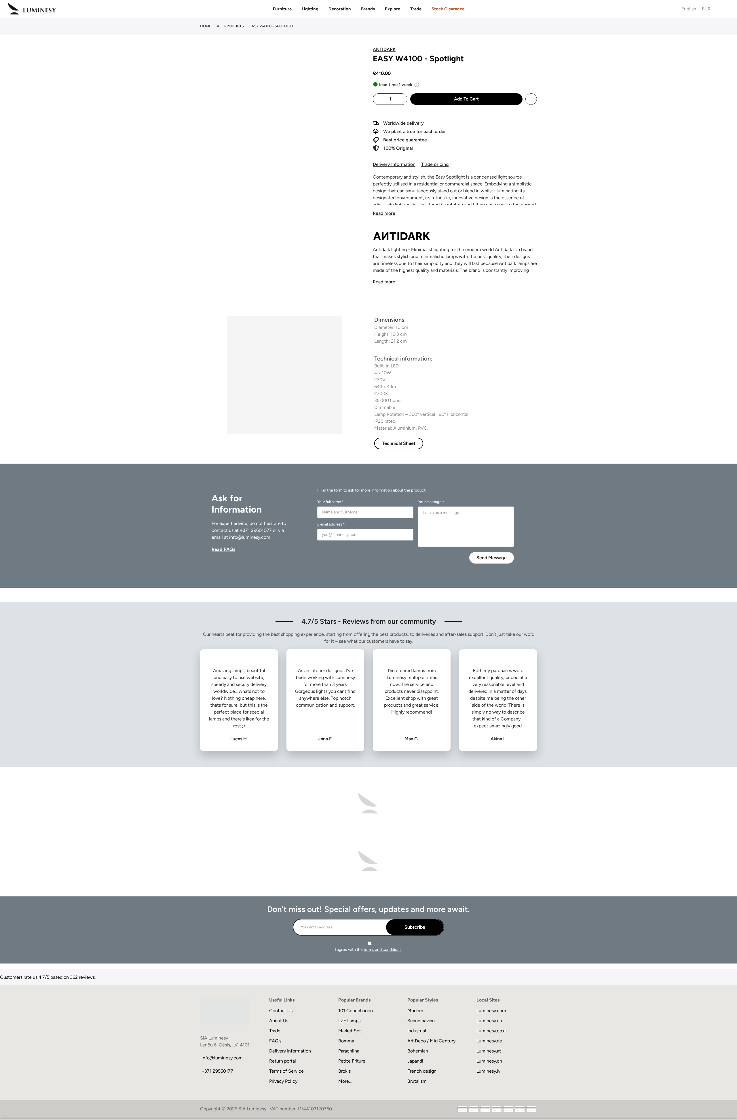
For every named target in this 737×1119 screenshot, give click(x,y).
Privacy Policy (283, 1081)
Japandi (415, 1061)
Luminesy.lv (488, 1071)
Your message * (431, 502)
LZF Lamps (349, 1020)
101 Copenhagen (355, 1010)
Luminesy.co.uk (492, 1030)
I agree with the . (368, 949)
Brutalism (417, 1081)
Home (205, 26)
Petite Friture (351, 1061)
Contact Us (280, 1010)
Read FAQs (223, 549)
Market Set (349, 1030)
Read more (384, 213)
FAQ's (275, 1041)
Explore (392, 9)
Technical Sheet (398, 443)
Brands (368, 9)
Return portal (282, 1061)
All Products (230, 26)
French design (421, 1071)
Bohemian (417, 1051)
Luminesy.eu (489, 1020)
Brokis (344, 1071)
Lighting (310, 9)
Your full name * (330, 502)
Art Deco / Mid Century (431, 1041)
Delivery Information (394, 164)
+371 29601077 (256, 530)
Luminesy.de (489, 1041)
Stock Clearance (448, 9)
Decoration (339, 9)
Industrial (416, 1030)
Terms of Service (286, 1071)
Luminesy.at (488, 1051)
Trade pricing (435, 164)
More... (345, 1081)
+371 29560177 (217, 1071)
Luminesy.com (491, 1010)
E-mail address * (331, 524)
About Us (278, 1020)
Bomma (346, 1041)
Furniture (282, 9)
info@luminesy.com (249, 537)
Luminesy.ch (489, 1061)
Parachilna (348, 1051)
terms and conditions (383, 949)
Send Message (491, 557)
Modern (415, 1010)
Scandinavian (421, 1020)
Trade (415, 9)
